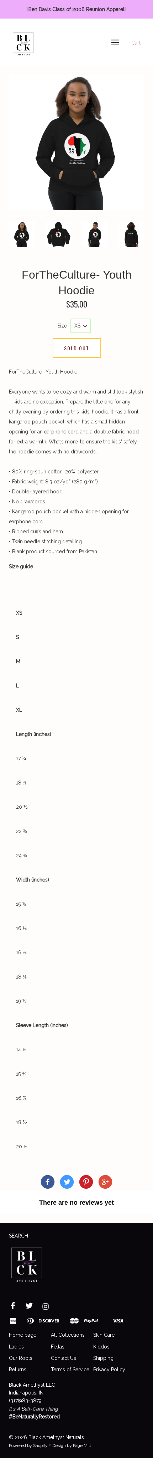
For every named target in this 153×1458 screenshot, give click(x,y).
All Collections (68, 1335)
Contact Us (63, 1358)
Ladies (16, 1347)
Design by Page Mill (71, 1445)
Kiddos (101, 1347)
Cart (136, 43)
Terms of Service (70, 1369)
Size (62, 326)
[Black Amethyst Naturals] (48, 1183)
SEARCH (18, 1236)
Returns (17, 1369)
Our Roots (20, 1358)
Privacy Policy (109, 1369)
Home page (22, 1335)
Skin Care (104, 1335)
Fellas (57, 1347)
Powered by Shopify (28, 1445)
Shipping (103, 1358)
